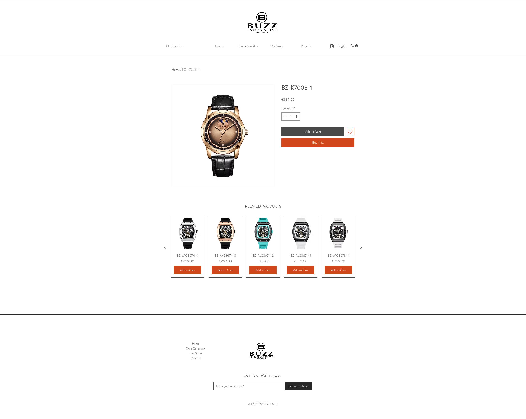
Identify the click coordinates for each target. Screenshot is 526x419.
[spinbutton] (291, 116)
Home (176, 69)
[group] (263, 247)
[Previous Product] (164, 247)
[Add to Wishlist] (350, 131)
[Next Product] (361, 247)
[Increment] (297, 116)
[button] (355, 45)
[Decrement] (285, 116)
